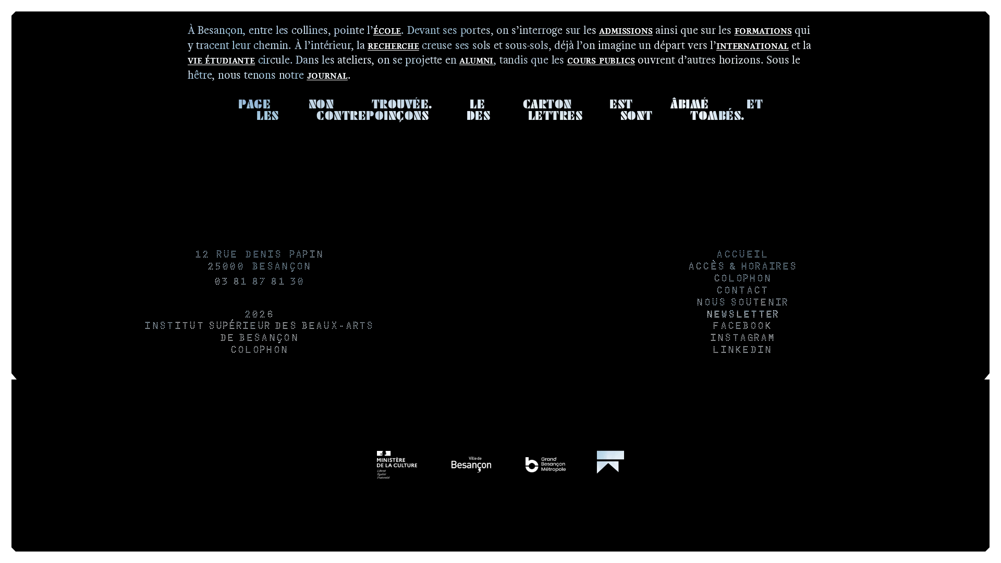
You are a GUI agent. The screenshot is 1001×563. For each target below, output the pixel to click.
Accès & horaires (742, 267)
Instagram (742, 338)
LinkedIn (742, 350)
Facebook (742, 326)
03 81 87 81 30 (259, 282)
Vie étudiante (221, 59)
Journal (327, 74)
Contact (742, 291)
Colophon (259, 350)
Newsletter (742, 315)
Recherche (393, 45)
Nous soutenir (742, 303)
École (387, 30)
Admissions (626, 30)
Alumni (476, 59)
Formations (763, 30)
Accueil (742, 255)
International (752, 45)
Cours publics (601, 59)
